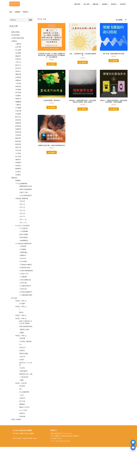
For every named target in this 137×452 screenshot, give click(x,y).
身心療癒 (18, 50)
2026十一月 (22, 219)
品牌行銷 (18, 147)
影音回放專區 (15, 35)
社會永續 (18, 111)
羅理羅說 (22, 404)
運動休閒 (18, 74)
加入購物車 (51, 64)
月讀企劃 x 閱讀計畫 (21, 198)
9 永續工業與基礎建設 (26, 271)
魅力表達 (18, 156)
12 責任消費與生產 (25, 280)
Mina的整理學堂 (24, 392)
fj (19, 309)
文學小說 (18, 62)
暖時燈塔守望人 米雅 (25, 374)
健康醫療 (18, 102)
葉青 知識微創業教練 (25, 326)
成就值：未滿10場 (21, 383)
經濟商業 (18, 120)
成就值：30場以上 (21, 315)
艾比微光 (22, 368)
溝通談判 (18, 159)
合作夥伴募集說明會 (17, 38)
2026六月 (22, 204)
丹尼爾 (21, 360)
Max (20, 344)
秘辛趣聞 (18, 108)
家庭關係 (18, 96)
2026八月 (22, 210)
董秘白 (21, 312)
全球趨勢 (18, 114)
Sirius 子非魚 (23, 410)
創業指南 (18, 126)
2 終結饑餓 (22, 249)
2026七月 (22, 207)
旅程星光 (22, 350)
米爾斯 (21, 380)
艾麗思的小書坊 (24, 329)
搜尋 (30, 20)
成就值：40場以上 (21, 306)
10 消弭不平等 (23, 274)
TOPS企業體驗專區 (21, 183)
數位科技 (18, 117)
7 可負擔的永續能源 (25, 265)
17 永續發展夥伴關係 (25, 295)
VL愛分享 (22, 357)
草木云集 (22, 401)
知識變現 (18, 129)
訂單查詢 (25, 438)
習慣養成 (18, 162)
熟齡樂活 (18, 99)
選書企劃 (95, 4)
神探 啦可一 (23, 347)
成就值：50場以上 (21, 301)
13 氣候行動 (23, 283)
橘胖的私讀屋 (23, 353)
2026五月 (22, 201)
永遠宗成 (22, 398)
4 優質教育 (22, 255)
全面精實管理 (23, 240)
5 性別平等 (22, 258)
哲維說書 (22, 416)
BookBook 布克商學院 (22, 226)
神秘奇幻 (18, 71)
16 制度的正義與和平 (25, 292)
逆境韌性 (18, 175)
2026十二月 (22, 222)
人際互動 (18, 83)
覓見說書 (22, 338)
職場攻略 (18, 141)
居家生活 (18, 65)
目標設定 (18, 166)
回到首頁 (123, 4)
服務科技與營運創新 (25, 189)
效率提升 (18, 172)
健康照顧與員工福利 (25, 186)
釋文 (20, 389)
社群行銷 (18, 150)
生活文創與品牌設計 (25, 195)
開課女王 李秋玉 (24, 407)
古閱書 (21, 333)
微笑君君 (22, 386)
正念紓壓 (18, 47)
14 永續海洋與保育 (25, 286)
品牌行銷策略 (23, 234)
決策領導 (18, 135)
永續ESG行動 (23, 192)
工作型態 (18, 153)
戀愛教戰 (18, 86)
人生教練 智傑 (23, 377)
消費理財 (18, 80)
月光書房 (22, 303)
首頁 (10, 12)
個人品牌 (86, 4)
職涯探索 (18, 144)
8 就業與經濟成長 (24, 268)
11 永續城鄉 (23, 277)
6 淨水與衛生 (23, 261)
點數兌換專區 (15, 32)
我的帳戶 (114, 4)
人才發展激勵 (23, 231)
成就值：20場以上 (21, 318)
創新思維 (18, 132)
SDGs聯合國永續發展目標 (23, 243)
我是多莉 (22, 413)
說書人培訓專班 (16, 419)
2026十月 (22, 216)
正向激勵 (18, 53)
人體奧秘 (18, 105)
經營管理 (18, 123)
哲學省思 (18, 59)
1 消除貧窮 (22, 246)
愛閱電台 (18, 180)
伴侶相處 (18, 89)
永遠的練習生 (23, 371)
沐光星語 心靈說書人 (25, 341)
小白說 (21, 395)
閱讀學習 (18, 169)
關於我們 (77, 4)
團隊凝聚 (18, 138)
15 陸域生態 (23, 289)
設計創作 (18, 68)
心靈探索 (18, 44)
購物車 (30, 438)
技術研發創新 (23, 237)
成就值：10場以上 (21, 336)
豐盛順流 (18, 56)
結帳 (35, 438)
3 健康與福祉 (23, 252)
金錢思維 (18, 77)
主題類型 (104, 4)
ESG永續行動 (23, 228)
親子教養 (18, 92)
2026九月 (22, 213)
